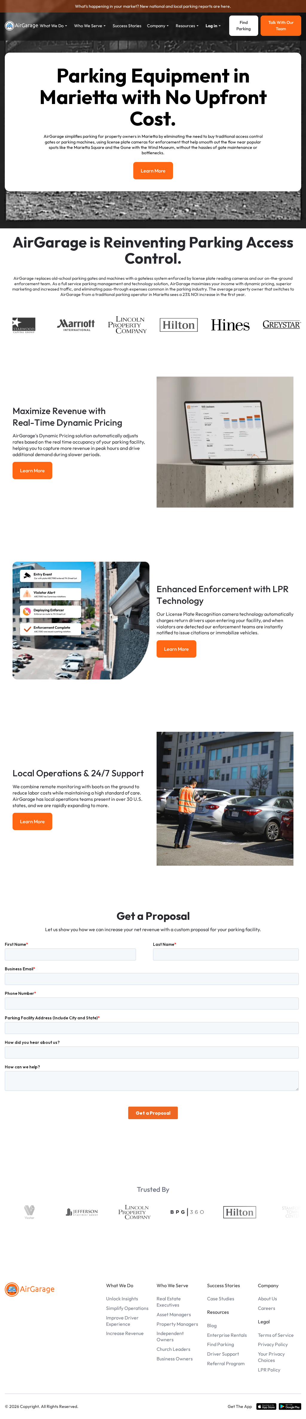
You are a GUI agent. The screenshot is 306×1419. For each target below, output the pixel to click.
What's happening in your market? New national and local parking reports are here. (153, 6)
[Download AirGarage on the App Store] (266, 1406)
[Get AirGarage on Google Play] (290, 1406)
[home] (21, 25)
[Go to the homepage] (29, 1289)
